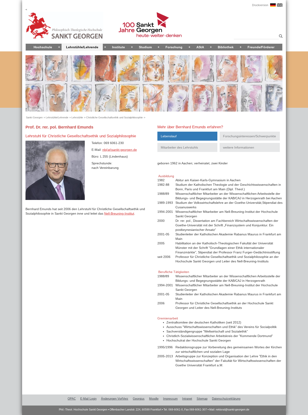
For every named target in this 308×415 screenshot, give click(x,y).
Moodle (154, 398)
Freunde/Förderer (261, 47)
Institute (118, 47)
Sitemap (202, 398)
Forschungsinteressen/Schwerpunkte (249, 136)
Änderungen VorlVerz (114, 398)
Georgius (139, 398)
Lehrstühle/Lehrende (82, 47)
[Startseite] (64, 25)
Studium (145, 47)
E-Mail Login (88, 398)
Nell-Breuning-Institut (119, 213)
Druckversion (260, 5)
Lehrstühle (77, 117)
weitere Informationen (238, 147)
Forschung (173, 47)
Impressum (170, 398)
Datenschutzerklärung (226, 398)
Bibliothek (226, 47)
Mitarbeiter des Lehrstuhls (179, 147)
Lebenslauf (169, 136)
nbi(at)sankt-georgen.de (119, 149)
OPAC (72, 398)
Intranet (187, 398)
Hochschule (43, 47)
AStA (200, 47)
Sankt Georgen (34, 117)
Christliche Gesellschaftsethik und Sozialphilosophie (114, 117)
